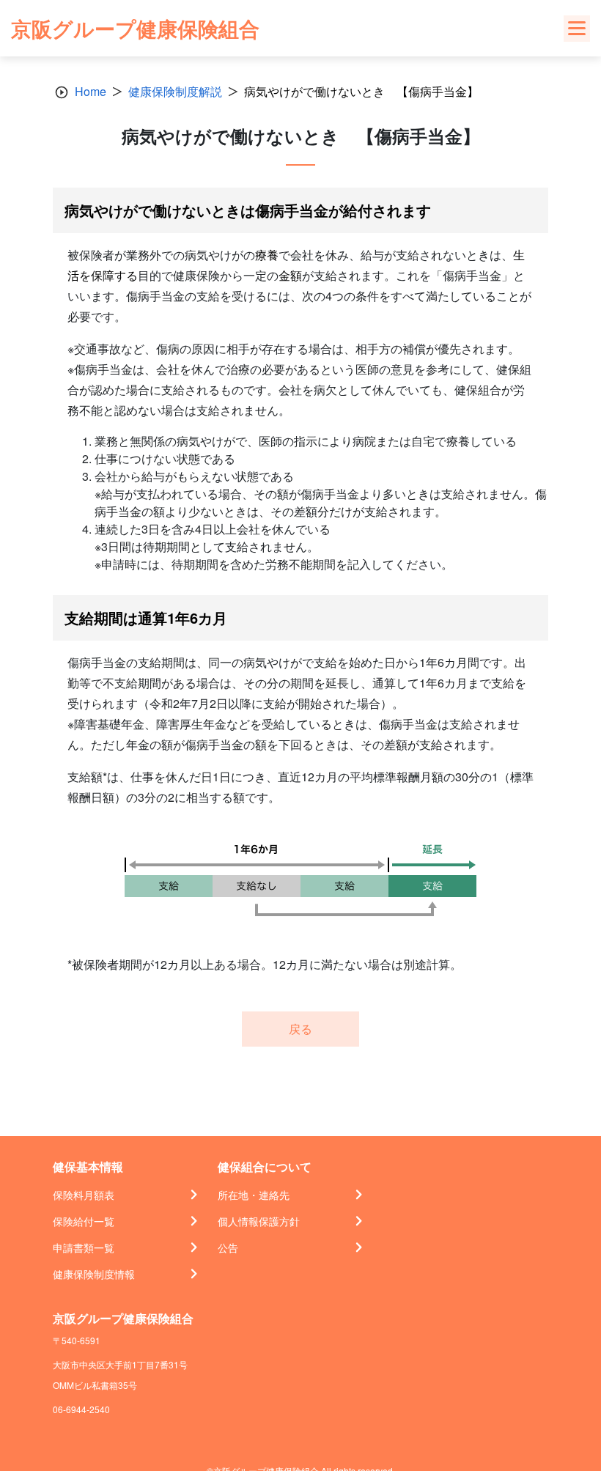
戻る (300, 1028)
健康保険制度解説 (175, 91)
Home (90, 91)
